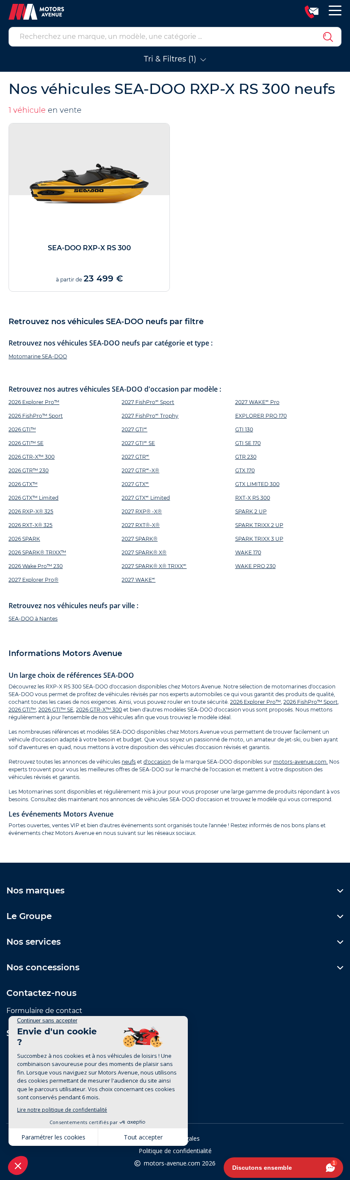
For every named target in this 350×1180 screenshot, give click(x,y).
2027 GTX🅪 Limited (146, 498)
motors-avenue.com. (300, 761)
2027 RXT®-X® (141, 525)
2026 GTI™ (22, 429)
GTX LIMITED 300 (257, 484)
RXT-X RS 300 (252, 498)
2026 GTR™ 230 (29, 470)
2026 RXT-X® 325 (30, 525)
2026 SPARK (24, 539)
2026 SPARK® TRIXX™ (37, 552)
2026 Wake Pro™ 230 (36, 566)
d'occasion (157, 761)
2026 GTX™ (23, 484)
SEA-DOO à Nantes (33, 618)
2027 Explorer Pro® (33, 580)
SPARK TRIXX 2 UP (259, 525)
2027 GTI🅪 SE (138, 443)
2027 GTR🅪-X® (140, 470)
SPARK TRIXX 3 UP (259, 539)
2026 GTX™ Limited (33, 498)
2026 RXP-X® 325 (31, 511)
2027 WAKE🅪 (138, 580)
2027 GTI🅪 (134, 429)
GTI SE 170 (248, 443)
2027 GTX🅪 (135, 484)
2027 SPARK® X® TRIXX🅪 (154, 566)
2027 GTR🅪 (135, 457)
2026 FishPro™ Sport (36, 416)
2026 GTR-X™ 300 (32, 457)
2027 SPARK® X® (144, 552)
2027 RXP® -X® (142, 511)
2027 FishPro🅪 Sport (148, 402)
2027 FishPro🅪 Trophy (150, 416)
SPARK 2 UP (251, 511)
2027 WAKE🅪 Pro (257, 402)
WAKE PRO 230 (255, 566)
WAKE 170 (248, 552)
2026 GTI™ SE (26, 443)
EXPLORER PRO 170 (261, 416)
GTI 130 (244, 429)
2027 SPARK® (140, 539)
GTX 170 (245, 470)
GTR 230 (246, 457)
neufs (129, 761)
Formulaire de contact (44, 1011)
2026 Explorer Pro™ (34, 402)
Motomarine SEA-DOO (38, 356)
